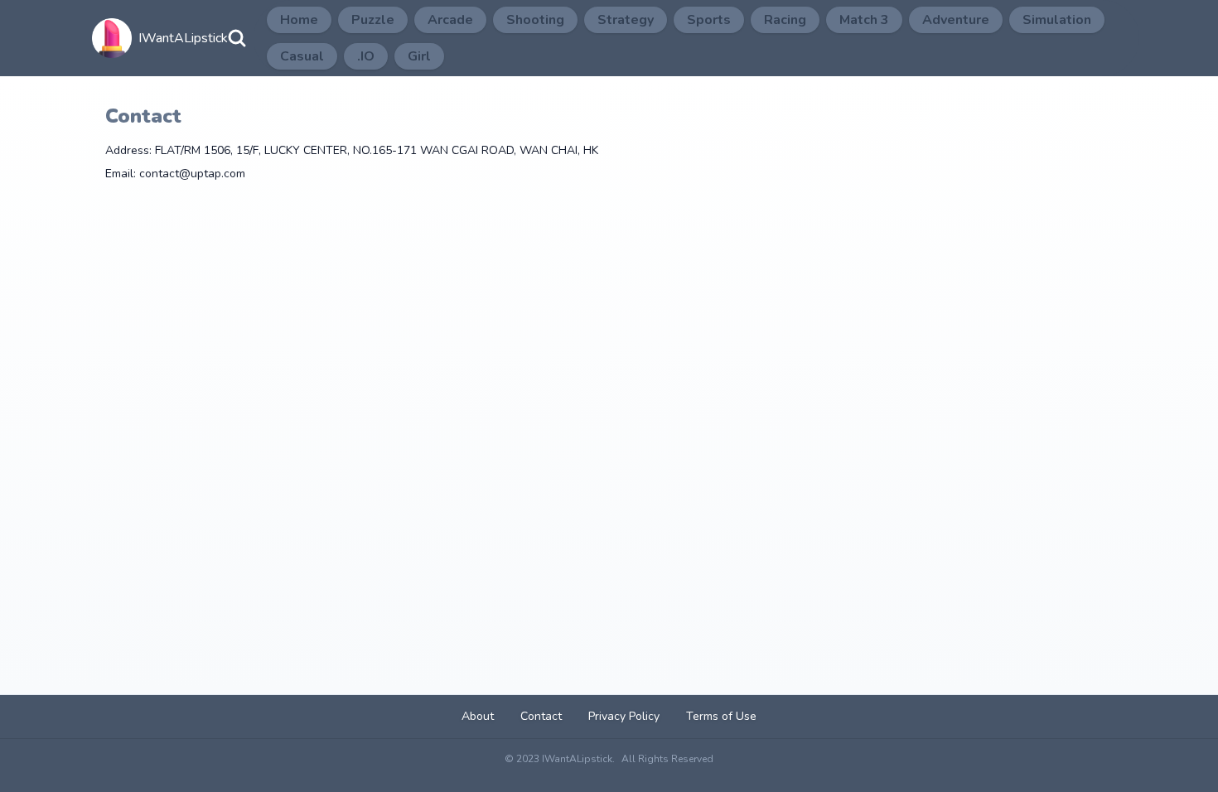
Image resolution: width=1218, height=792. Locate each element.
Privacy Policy (624, 716)
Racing (785, 20)
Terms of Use (721, 716)
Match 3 (864, 20)
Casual (302, 56)
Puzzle (372, 20)
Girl (419, 56)
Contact (541, 716)
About (478, 716)
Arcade (450, 20)
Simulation (1056, 20)
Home (299, 20)
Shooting (535, 20)
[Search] (237, 38)
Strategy (625, 20)
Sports (709, 20)
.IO (366, 56)
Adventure (955, 20)
